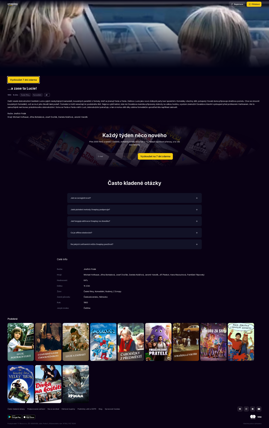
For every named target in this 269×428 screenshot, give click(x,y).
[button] (155, 156)
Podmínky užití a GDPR (87, 409)
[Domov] (13, 4)
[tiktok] (252, 408)
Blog (100, 409)
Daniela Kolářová (65, 117)
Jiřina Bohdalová (37, 117)
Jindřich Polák (20, 113)
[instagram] (246, 408)
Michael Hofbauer (20, 117)
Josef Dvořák (51, 117)
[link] (21, 342)
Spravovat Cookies (112, 409)
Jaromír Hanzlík (81, 117)
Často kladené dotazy (16, 409)
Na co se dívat (53, 409)
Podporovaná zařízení (36, 409)
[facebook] (240, 408)
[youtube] (258, 408)
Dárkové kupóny (68, 409)
